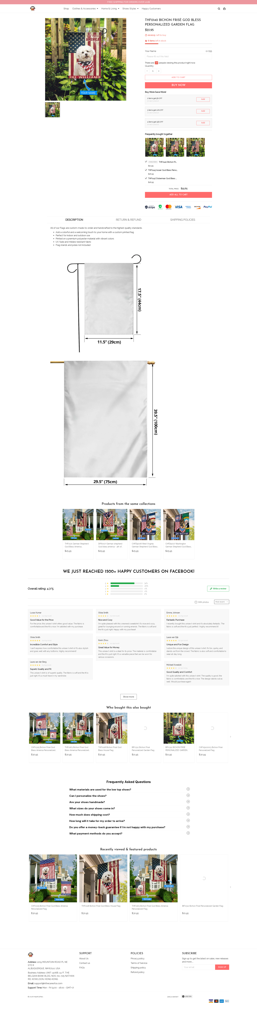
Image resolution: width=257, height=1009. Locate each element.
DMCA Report (172, 997)
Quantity (149, 66)
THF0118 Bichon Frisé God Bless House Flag (109, 748)
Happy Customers (151, 8)
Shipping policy (138, 967)
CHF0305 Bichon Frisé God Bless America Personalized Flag (43, 749)
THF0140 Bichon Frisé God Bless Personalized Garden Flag (168, 162)
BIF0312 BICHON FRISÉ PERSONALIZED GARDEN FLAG (176, 749)
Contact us (84, 963)
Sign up (222, 967)
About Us (83, 958)
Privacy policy (137, 958)
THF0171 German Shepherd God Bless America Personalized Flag (77, 545)
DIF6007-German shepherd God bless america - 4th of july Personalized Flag (110, 545)
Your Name (150, 51)
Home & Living (109, 8)
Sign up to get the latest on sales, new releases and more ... (205, 960)
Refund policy (137, 972)
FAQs (82, 967)
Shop (66, 8)
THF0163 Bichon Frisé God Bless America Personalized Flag (77, 749)
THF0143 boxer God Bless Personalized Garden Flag (163, 170)
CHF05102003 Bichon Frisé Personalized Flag (210, 748)
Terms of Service (139, 963)
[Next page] (231, 737)
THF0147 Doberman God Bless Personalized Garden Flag (163, 178)
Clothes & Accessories (84, 8)
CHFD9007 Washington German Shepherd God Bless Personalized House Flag (178, 545)
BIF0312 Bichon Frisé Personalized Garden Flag (143, 748)
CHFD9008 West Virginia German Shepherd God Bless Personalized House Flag (144, 545)
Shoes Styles (129, 8)
